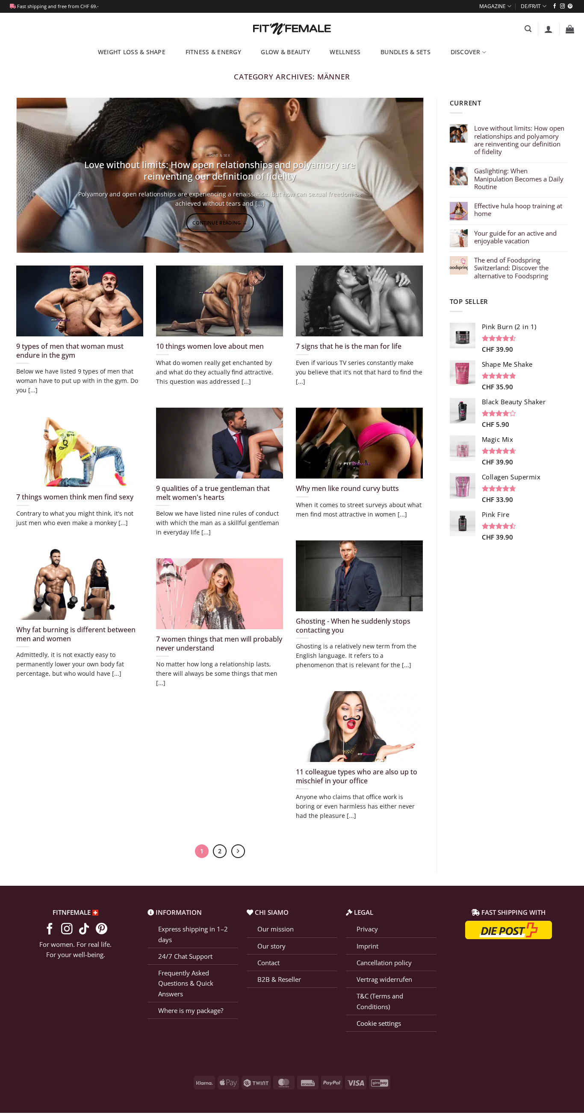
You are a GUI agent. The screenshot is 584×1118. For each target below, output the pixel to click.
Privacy (367, 929)
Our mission (275, 929)
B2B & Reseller (279, 979)
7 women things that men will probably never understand (219, 643)
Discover (466, 52)
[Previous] (35, 175)
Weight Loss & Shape (131, 52)
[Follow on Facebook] (554, 6)
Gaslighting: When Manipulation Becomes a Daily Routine (518, 178)
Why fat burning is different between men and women (76, 634)
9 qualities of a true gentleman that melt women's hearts (213, 493)
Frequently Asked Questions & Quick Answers (185, 983)
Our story (271, 946)
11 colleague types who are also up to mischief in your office (356, 776)
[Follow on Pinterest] (570, 6)
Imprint (367, 946)
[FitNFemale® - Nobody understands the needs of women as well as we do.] (292, 29)
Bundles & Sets (405, 52)
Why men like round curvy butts (347, 488)
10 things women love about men (210, 346)
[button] (528, 28)
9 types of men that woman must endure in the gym (70, 350)
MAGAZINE (492, 6)
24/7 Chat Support (185, 956)
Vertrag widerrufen (384, 979)
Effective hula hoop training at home (518, 209)
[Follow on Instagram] (562, 6)
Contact (268, 962)
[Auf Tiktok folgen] (84, 929)
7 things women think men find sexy (74, 497)
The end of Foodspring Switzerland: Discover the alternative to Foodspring (511, 268)
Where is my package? (190, 1010)
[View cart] (570, 29)
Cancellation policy (384, 962)
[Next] (404, 175)
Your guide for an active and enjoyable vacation (515, 237)
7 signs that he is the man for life (348, 346)
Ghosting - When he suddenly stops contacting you (353, 625)
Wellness (345, 52)
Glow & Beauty (285, 52)
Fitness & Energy (213, 52)
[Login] (548, 29)
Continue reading (219, 222)
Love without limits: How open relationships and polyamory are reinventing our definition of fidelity (219, 170)
